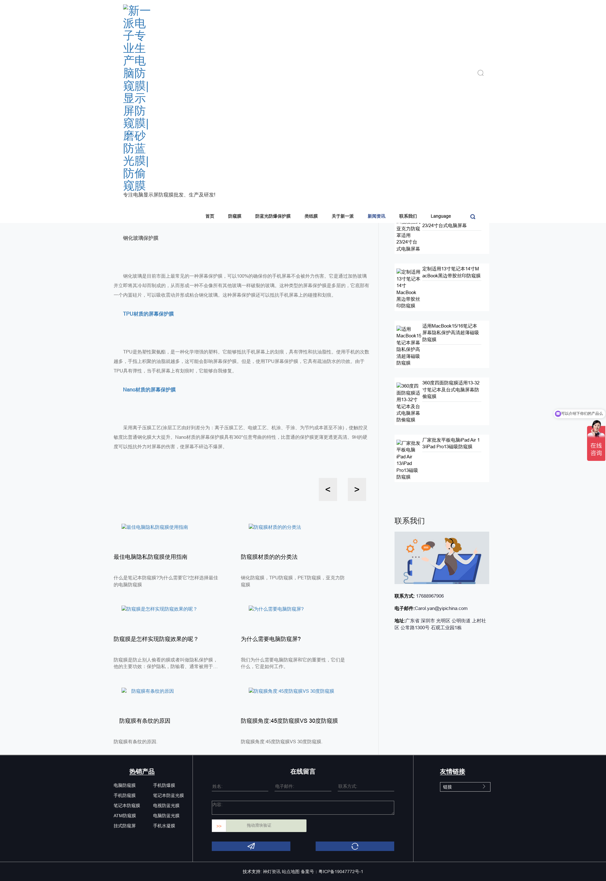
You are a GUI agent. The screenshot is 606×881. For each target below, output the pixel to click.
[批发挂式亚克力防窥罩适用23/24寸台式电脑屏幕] (408, 235)
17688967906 (429, 596)
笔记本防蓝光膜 (168, 795)
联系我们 (408, 216)
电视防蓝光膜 (166, 805)
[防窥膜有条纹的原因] (148, 690)
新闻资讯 (376, 216)
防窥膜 (234, 216)
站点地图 (291, 871)
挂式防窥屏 (125, 825)
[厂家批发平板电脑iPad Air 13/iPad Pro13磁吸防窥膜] (408, 459)
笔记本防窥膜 (127, 805)
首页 (209, 216)
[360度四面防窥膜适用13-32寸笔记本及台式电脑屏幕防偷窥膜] (408, 402)
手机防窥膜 (125, 795)
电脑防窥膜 (125, 785)
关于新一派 (343, 216)
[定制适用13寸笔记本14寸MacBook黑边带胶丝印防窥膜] (408, 288)
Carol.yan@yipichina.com (441, 608)
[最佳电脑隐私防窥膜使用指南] (155, 526)
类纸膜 (311, 216)
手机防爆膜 (164, 785)
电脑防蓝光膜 (166, 815)
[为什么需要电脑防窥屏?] (276, 608)
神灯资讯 (272, 871)
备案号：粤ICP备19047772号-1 (332, 871)
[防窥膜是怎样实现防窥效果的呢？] (160, 608)
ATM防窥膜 (125, 815)
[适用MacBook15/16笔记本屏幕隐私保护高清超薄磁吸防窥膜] (408, 345)
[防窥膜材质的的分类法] (275, 526)
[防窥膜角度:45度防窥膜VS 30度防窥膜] (291, 690)
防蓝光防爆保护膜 (273, 216)
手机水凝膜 (164, 825)
